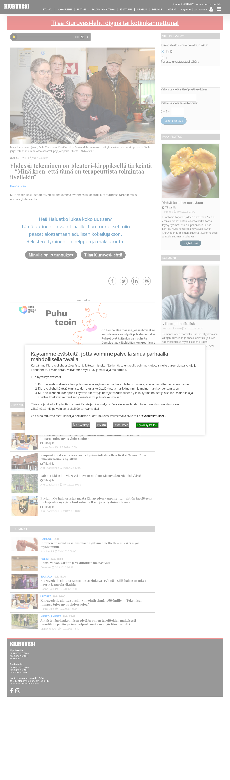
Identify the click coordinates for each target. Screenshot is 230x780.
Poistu (101, 425)
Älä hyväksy (81, 425)
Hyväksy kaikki (147, 425)
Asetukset (121, 425)
